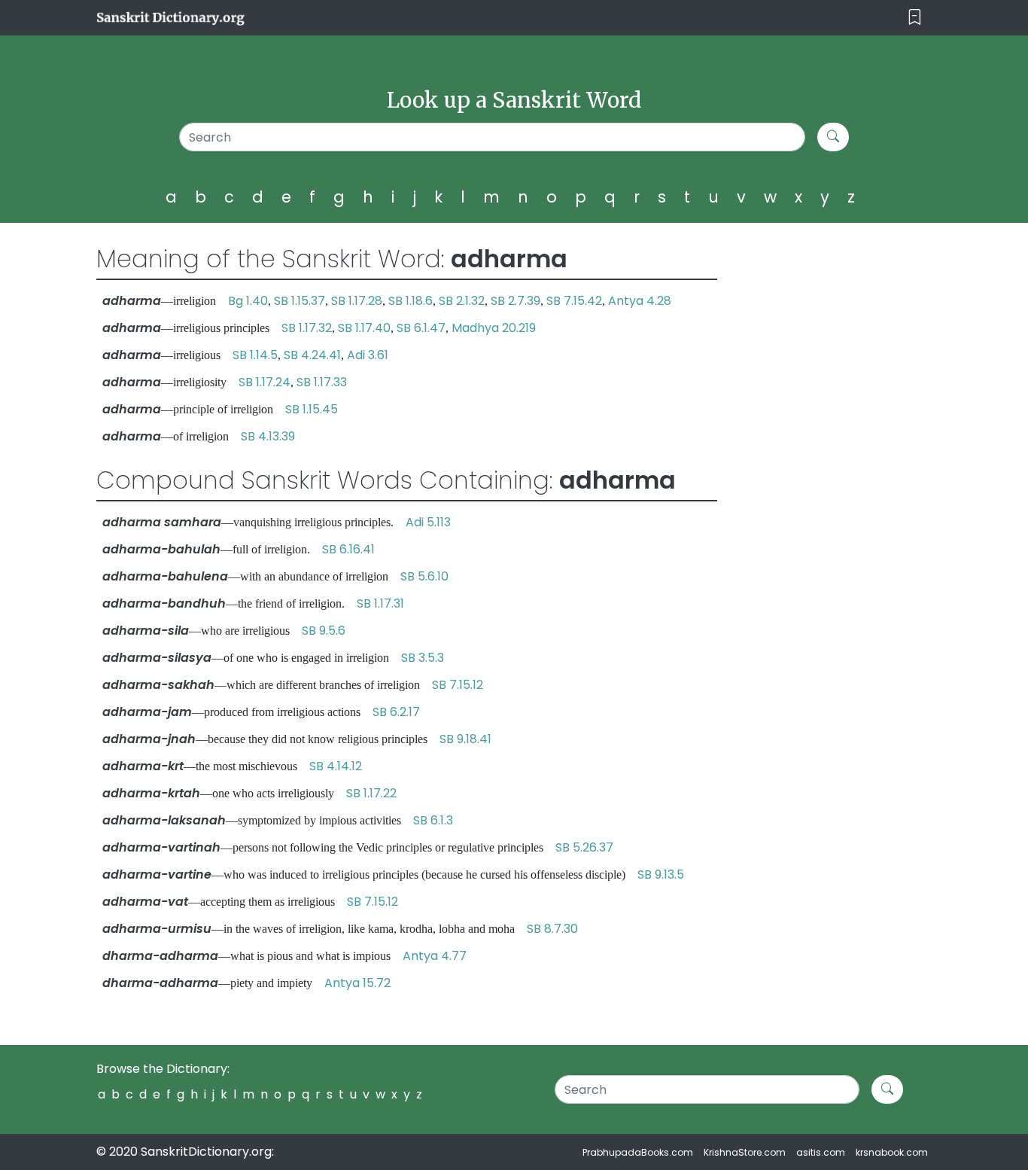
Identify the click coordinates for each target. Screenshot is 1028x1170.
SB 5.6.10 (424, 576)
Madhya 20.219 (494, 328)
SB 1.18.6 (410, 300)
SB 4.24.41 (312, 355)
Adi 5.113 (428, 522)
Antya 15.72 (357, 983)
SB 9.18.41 (465, 739)
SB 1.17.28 (356, 300)
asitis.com (820, 1152)
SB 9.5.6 (323, 630)
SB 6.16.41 (348, 549)
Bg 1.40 (248, 300)
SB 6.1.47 (421, 328)
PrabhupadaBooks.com (637, 1152)
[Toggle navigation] (915, 18)
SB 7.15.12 (457, 684)
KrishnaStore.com (745, 1152)
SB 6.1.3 (433, 820)
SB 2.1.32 (462, 300)
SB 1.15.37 (299, 300)
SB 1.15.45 (311, 409)
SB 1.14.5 (255, 355)
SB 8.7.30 (552, 928)
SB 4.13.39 (268, 436)
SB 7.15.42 (574, 300)
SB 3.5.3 (422, 657)
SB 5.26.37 (584, 847)
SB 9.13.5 (660, 874)
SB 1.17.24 (264, 382)
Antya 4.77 (435, 955)
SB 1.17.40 (364, 328)
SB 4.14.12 (335, 766)
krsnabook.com (892, 1152)
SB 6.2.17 (396, 712)
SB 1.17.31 (380, 603)
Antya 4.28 (639, 300)
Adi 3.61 (367, 355)
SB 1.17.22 (371, 793)
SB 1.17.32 (306, 328)
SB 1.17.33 (322, 382)
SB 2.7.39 (515, 300)
